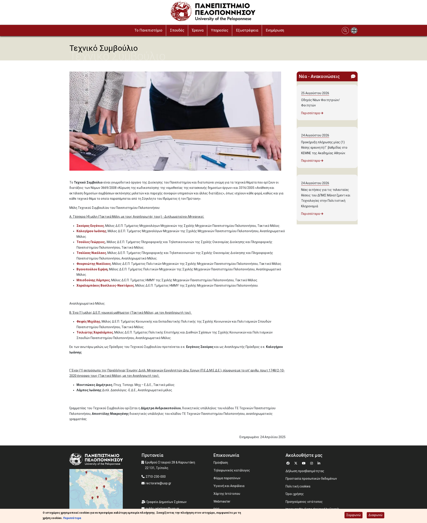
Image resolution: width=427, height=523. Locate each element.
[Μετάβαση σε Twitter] (296, 463)
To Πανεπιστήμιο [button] (148, 30)
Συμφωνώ (353, 515)
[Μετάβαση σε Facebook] (289, 463)
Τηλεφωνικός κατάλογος (232, 470)
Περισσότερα (310, 113)
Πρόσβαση (221, 462)
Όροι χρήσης (295, 494)
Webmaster (222, 501)
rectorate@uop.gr (158, 483)
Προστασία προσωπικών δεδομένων (311, 478)
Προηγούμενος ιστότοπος (304, 501)
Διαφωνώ (376, 515)
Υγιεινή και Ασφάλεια (229, 486)
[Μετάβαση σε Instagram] (312, 463)
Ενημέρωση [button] (275, 30)
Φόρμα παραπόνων (227, 478)
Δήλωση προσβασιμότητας (305, 471)
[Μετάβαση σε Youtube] (304, 463)
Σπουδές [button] (177, 30)
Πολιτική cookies (298, 486)
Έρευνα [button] (197, 30)
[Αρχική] (213, 12)
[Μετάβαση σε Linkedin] (319, 463)
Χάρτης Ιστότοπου (227, 493)
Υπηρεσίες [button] (219, 30)
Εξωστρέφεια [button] (247, 30)
